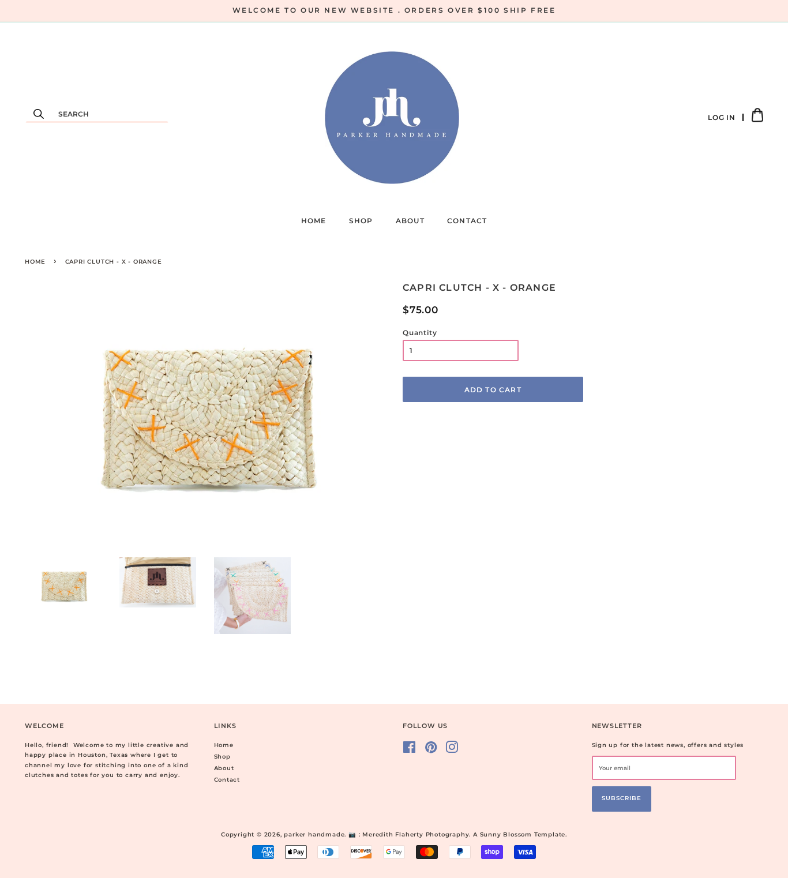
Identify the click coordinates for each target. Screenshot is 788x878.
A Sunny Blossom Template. (520, 834)
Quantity (420, 332)
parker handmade (314, 834)
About (410, 220)
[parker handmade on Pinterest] (431, 750)
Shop (361, 220)
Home (314, 220)
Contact (467, 220)
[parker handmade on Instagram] (452, 750)
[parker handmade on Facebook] (409, 750)
